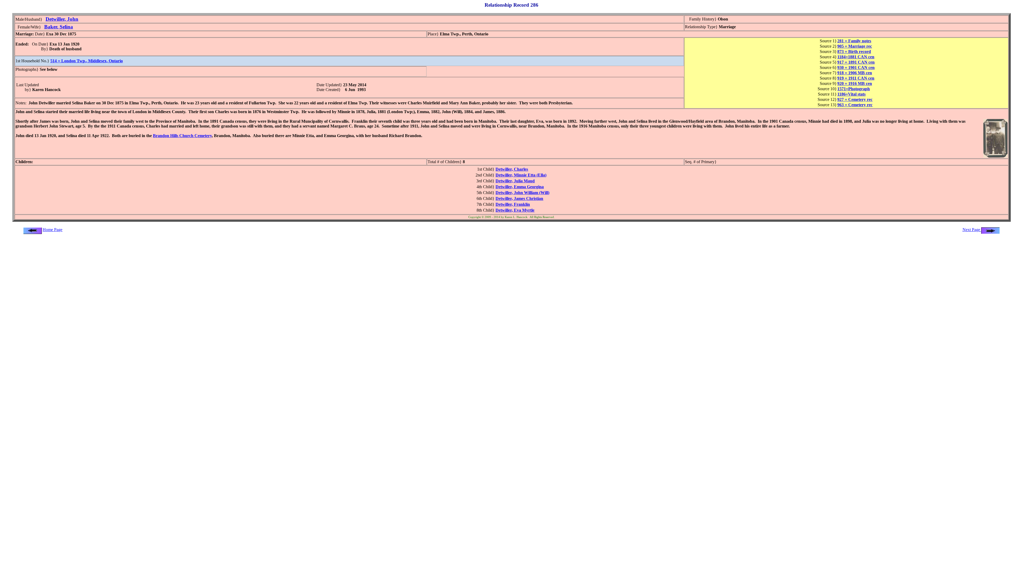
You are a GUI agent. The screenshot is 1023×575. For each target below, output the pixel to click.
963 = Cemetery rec (854, 104)
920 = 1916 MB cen (854, 83)
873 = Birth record (854, 51)
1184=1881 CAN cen (855, 57)
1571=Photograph (853, 89)
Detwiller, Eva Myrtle (515, 210)
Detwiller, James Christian (519, 198)
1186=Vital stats (851, 94)
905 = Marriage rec (854, 46)
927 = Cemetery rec (854, 99)
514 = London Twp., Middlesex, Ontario (86, 61)
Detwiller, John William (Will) (522, 192)
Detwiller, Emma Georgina (520, 186)
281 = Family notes (854, 41)
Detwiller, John (62, 19)
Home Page (52, 229)
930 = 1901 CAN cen (856, 67)
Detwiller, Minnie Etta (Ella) (521, 175)
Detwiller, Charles (512, 169)
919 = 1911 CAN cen (855, 78)
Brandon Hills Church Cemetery (182, 135)
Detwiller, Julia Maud (515, 181)
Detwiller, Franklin (513, 204)
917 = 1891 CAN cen (856, 62)
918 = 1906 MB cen (854, 73)
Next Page (972, 229)
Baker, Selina (58, 27)
